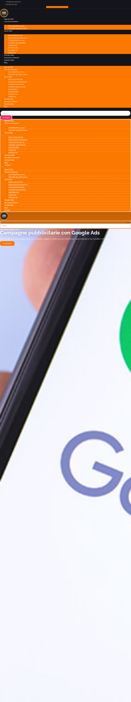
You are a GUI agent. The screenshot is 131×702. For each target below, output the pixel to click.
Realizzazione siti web (15, 35)
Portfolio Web (9, 55)
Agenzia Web (9, 19)
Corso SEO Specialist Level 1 (17, 28)
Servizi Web (8, 31)
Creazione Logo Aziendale (17, 43)
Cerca (65, 110)
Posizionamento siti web (16, 40)
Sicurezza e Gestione (11, 58)
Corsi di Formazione (11, 22)
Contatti (8, 165)
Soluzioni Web (9, 60)
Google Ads (12, 53)
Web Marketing (13, 48)
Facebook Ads (13, 50)
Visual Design (12, 45)
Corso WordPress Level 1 (16, 26)
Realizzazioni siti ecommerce (17, 38)
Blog (5, 63)
